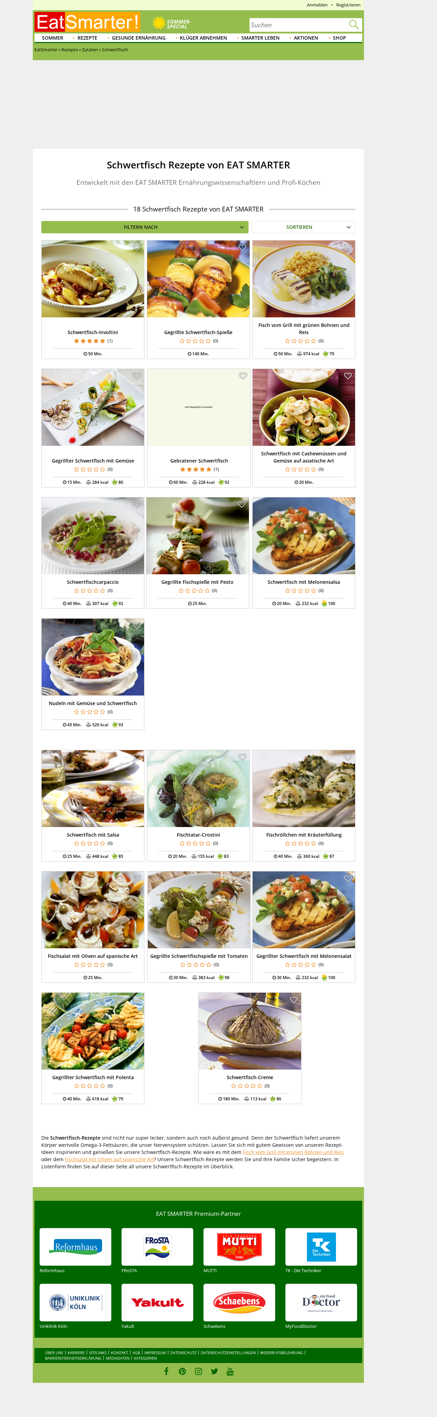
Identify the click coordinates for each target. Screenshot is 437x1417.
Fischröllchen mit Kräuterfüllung (304, 834)
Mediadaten (117, 1358)
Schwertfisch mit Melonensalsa (304, 582)
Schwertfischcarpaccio (93, 582)
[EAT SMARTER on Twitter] (214, 1371)
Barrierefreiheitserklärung (73, 1358)
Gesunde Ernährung (139, 38)
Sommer (52, 38)
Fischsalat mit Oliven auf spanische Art (93, 956)
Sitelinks (98, 1352)
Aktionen (306, 38)
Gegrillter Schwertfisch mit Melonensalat (304, 956)
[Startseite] (87, 22)
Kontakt (119, 1352)
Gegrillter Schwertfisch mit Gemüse (93, 460)
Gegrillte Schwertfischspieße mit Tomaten (199, 956)
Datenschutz (183, 1352)
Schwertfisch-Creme (250, 1077)
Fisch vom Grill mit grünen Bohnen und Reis (293, 1152)
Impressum (155, 1352)
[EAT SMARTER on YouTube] (230, 1371)
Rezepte (87, 38)
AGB (136, 1352)
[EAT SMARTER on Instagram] (198, 1371)
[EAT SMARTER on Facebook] (166, 1371)
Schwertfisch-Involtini (93, 332)
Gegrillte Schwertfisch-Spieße (198, 332)
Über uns (54, 1352)
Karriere (76, 1352)
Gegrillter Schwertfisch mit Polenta (93, 1077)
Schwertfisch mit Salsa (93, 834)
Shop (339, 38)
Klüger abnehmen (203, 38)
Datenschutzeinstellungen (228, 1352)
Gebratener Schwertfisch (199, 460)
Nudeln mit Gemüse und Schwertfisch (93, 703)
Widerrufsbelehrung (281, 1352)
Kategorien (145, 1358)
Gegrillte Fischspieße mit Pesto (197, 582)
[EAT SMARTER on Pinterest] (182, 1371)
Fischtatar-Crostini (198, 834)
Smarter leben (260, 38)
